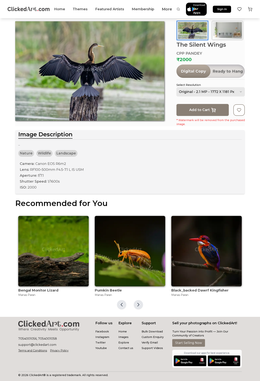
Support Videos (152, 348)
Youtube (101, 348)
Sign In (222, 9)
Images (123, 337)
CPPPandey (189, 53)
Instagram (102, 337)
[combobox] (210, 91)
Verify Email (150, 342)
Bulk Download (152, 331)
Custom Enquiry (153, 337)
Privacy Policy (59, 350)
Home (122, 331)
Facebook (102, 331)
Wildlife (44, 153)
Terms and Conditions (32, 350)
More (167, 9)
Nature (26, 153)
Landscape (66, 153)
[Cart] (250, 9)
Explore (123, 342)
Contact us (125, 348)
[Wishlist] (239, 9)
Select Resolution (188, 85)
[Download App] (190, 360)
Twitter (100, 342)
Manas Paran (26, 295)
